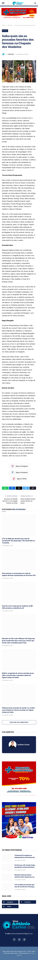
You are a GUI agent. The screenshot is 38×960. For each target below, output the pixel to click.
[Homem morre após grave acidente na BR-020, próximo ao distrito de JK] (19, 592)
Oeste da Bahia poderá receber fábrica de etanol (27, 501)
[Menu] (3, 3)
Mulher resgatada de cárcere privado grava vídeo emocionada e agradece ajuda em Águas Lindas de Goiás (18, 675)
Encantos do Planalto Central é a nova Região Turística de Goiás (10, 501)
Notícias (5, 30)
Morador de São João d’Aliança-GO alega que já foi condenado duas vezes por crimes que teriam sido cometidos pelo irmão (18, 640)
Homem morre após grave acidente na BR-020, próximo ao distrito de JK (17, 607)
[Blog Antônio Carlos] (19, 3)
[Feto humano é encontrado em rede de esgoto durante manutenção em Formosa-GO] (19, 560)
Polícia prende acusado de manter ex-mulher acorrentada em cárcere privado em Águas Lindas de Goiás (18, 710)
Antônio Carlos (23, 745)
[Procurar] (35, 3)
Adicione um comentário (19, 722)
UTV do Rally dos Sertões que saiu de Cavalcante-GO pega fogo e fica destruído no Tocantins (18, 541)
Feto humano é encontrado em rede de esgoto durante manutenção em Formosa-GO (19, 574)
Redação (11, 54)
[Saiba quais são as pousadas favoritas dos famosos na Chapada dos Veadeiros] (19, 71)
